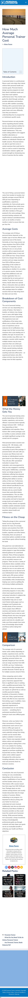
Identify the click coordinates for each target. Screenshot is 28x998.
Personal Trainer (10, 935)
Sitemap (17, 994)
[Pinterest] (9, 867)
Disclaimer (11, 994)
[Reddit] (18, 867)
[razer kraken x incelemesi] (14, 997)
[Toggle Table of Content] (20, 72)
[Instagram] (15, 867)
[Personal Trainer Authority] (9, 2)
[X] (12, 867)
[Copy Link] (21, 867)
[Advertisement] (12, 60)
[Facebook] (6, 867)
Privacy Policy (10, 992)
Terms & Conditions (20, 992)
